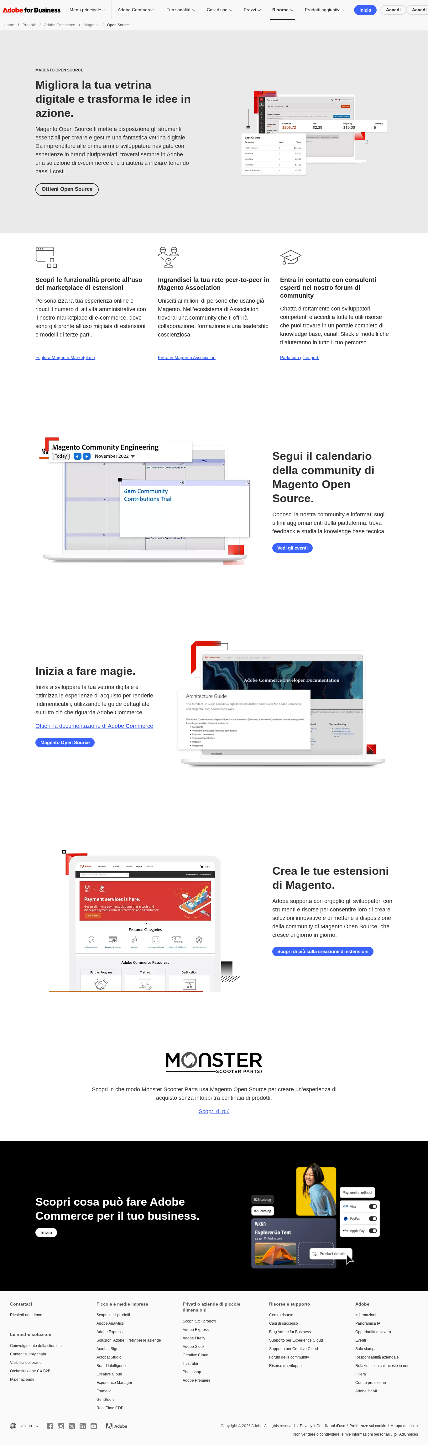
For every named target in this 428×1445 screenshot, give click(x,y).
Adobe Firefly (194, 1338)
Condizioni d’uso (330, 1426)
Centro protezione (370, 1382)
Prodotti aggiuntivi (322, 9)
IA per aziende (22, 1379)
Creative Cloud (109, 1374)
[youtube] (94, 1426)
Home (9, 25)
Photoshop (192, 1372)
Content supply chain (28, 1354)
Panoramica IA (367, 1323)
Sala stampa (366, 1349)
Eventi (360, 1340)
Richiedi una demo (26, 1315)
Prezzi (250, 9)
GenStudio (106, 1399)
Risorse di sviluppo (285, 1366)
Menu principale (85, 9)
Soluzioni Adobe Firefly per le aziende (129, 1340)
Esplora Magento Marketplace (65, 357)
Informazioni (365, 1315)
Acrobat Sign (107, 1349)
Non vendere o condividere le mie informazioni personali (341, 1434)
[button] (23, 1426)
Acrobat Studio (109, 1357)
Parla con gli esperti (299, 357)
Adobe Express (110, 1332)
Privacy (306, 1426)
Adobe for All (366, 1391)
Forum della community (289, 1357)
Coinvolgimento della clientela (36, 1345)
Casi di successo (283, 1323)
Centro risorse (281, 1315)
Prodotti (29, 25)
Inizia (365, 10)
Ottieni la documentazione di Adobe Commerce (94, 726)
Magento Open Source (65, 742)
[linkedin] (83, 1426)
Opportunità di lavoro (373, 1332)
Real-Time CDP (110, 1408)
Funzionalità (178, 9)
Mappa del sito (402, 1426)
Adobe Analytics (110, 1323)
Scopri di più (214, 1111)
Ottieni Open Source (67, 189)
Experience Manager (114, 1382)
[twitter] (72, 1426)
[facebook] (50, 1426)
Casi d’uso (217, 9)
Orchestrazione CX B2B (30, 1371)
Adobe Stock (193, 1346)
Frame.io (104, 1391)
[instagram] (61, 1426)
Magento (91, 25)
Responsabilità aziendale (377, 1357)
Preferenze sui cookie (367, 1426)
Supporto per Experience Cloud (296, 1340)
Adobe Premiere (197, 1380)
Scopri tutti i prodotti (113, 1315)
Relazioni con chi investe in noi (381, 1366)
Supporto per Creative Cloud (293, 1349)
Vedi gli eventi (292, 547)
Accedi (393, 9)
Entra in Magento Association (187, 357)
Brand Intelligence (112, 1366)
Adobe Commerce (136, 9)
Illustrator (190, 1363)
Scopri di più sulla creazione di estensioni (322, 951)
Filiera (360, 1374)
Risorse (280, 9)
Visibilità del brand (26, 1362)
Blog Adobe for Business (290, 1332)
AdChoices (408, 1434)
